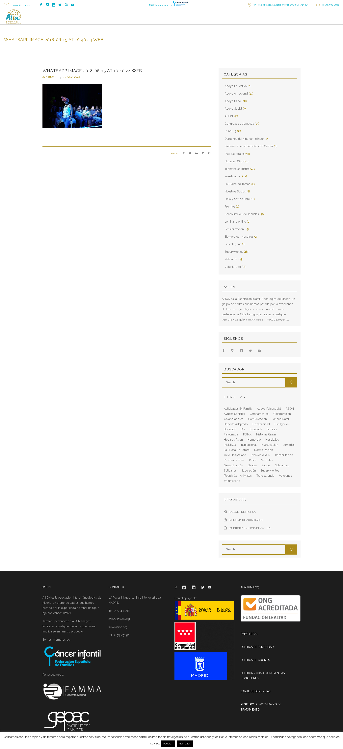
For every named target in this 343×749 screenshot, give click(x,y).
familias (272, 429)
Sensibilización (234, 229)
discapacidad (261, 424)
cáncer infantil (281, 419)
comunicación (257, 419)
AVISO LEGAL (249, 633)
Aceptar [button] (167, 743)
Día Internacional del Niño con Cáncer (249, 146)
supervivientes (270, 470)
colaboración (282, 413)
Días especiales (235, 153)
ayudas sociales (234, 413)
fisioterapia (231, 434)
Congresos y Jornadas (239, 123)
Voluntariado (233, 266)
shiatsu (252, 465)
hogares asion (233, 439)
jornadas (289, 444)
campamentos (259, 413)
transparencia (265, 475)
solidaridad (282, 465)
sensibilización (233, 465)
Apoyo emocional (236, 93)
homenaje (254, 439)
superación (248, 470)
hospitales (272, 439)
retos (252, 460)
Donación (230, 429)
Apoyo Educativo (236, 86)
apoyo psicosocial (269, 408)
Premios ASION (260, 455)
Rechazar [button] (184, 743)
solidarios (230, 470)
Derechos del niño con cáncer (244, 138)
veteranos (285, 475)
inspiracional (249, 444)
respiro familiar (234, 460)
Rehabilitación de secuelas (242, 214)
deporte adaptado (236, 424)
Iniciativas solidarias (237, 168)
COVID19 (230, 131)
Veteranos (231, 259)
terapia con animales (238, 475)
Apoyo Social (233, 108)
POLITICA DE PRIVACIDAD (257, 647)
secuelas (267, 460)
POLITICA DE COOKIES (255, 660)
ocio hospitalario (235, 455)
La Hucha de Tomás (237, 184)
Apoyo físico (233, 101)
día (243, 429)
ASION (50, 76)
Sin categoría (233, 244)
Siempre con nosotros (239, 236)
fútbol (247, 434)
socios (265, 465)
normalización (263, 450)
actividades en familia (238, 408)
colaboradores (233, 419)
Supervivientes (234, 251)
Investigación (233, 176)
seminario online (235, 221)
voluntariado (232, 480)
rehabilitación (284, 455)
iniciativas (230, 444)
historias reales (266, 434)
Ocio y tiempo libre (237, 199)
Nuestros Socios (235, 191)
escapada (256, 429)
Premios (230, 206)
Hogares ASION (235, 161)
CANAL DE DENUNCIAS (255, 691)
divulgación (282, 424)
